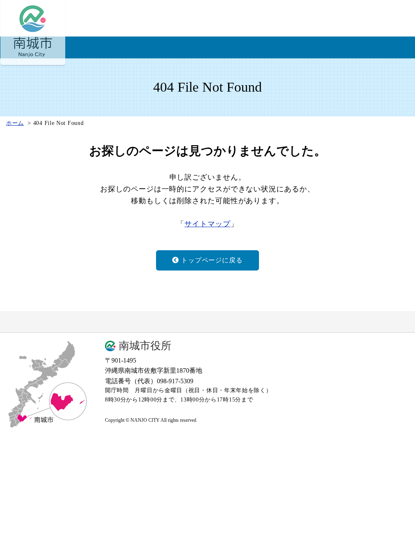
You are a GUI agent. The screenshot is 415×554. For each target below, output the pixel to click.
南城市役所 (145, 346)
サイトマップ (207, 224)
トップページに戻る (211, 260)
